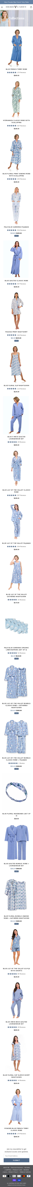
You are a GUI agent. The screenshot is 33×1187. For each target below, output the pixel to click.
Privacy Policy (13, 1172)
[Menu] (2, 7)
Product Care (17, 1170)
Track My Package (17, 1167)
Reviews (26, 1170)
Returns (27, 1167)
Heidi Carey (23, 1183)
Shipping (8, 1170)
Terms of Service (25, 1172)
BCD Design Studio (19, 1185)
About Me (6, 1167)
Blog (5, 1172)
